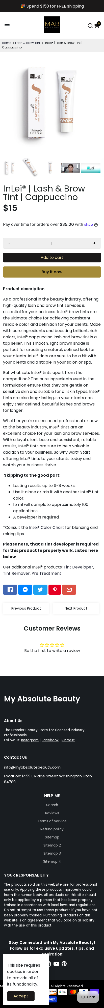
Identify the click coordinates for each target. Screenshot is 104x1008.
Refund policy (52, 829)
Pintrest (68, 740)
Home (6, 43)
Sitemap (52, 837)
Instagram (30, 740)
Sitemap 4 (52, 861)
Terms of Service (52, 821)
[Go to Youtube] (56, 964)
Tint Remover (16, 573)
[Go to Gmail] (69, 590)
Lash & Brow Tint (27, 43)
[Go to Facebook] (10, 590)
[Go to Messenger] (25, 590)
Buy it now (52, 272)
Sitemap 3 (52, 853)
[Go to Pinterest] (54, 590)
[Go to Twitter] (40, 590)
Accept (20, 996)
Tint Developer (78, 567)
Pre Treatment (46, 573)
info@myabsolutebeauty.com (32, 767)
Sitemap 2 (52, 845)
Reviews (52, 813)
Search (52, 805)
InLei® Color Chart (46, 527)
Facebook (50, 740)
